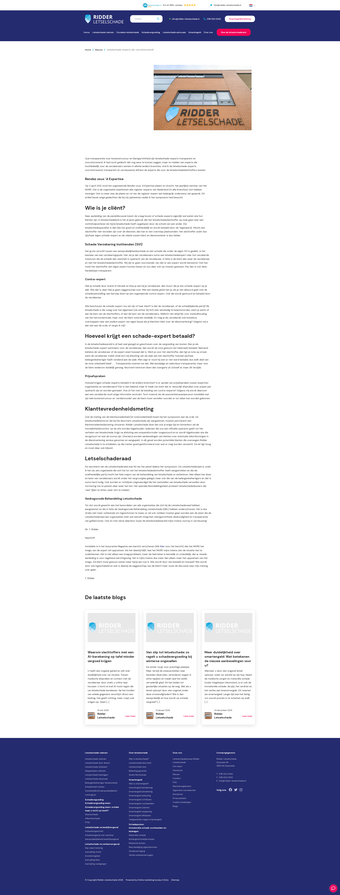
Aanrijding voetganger (96, 864)
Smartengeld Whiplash (140, 815)
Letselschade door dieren (97, 763)
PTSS (87, 822)
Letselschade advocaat (174, 32)
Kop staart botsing (94, 848)
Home (87, 32)
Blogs (175, 806)
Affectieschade (92, 818)
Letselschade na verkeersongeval (102, 844)
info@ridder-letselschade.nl (185, 19)
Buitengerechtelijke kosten (141, 839)
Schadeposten (136, 824)
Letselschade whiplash (96, 767)
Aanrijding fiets (92, 860)
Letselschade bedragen (96, 775)
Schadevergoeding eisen (97, 803)
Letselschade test (137, 767)
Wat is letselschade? (139, 759)
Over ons (208, 32)
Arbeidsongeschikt (94, 831)
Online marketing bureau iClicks (153, 880)
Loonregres (90, 794)
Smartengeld (194, 32)
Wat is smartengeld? (139, 783)
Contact (177, 778)
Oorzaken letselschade (127, 32)
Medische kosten (137, 843)
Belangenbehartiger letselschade (101, 783)
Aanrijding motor (93, 852)
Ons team (177, 766)
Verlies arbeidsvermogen (141, 855)
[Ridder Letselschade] (104, 18)
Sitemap (175, 880)
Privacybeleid (179, 798)
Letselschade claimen (103, 32)
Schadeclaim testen (94, 787)
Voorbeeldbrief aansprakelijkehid (101, 791)
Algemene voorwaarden (184, 790)
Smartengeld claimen (139, 807)
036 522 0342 (214, 19)
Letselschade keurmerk (140, 763)
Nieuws (99, 49)
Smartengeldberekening (240, 19)
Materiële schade (137, 835)
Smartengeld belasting (140, 795)
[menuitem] (252, 5)
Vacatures (178, 770)
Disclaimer (178, 794)
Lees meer (130, 716)
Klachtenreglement (182, 786)
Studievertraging (137, 851)
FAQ (175, 782)
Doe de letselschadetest (233, 32)
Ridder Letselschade (102, 121)
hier (162, 546)
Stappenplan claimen (95, 771)
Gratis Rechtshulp (137, 775)
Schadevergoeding (151, 32)
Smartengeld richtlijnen (140, 799)
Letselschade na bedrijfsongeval (101, 827)
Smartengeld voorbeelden (141, 803)
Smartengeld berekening (141, 787)
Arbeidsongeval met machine (99, 835)
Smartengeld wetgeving (140, 811)
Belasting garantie (137, 771)
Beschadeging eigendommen (143, 847)
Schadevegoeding (94, 799)
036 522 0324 (226, 777)
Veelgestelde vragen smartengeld (145, 819)
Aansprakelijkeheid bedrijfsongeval (102, 839)
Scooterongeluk (92, 856)
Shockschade (91, 814)
